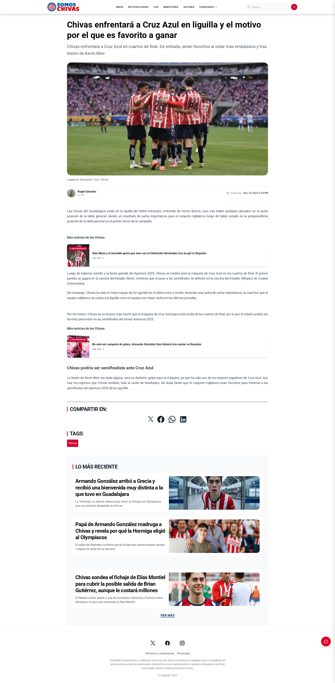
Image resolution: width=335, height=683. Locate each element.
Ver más (167, 615)
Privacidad (183, 653)
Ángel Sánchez (86, 191)
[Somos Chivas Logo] (63, 7)
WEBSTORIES (170, 7)
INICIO (119, 7)
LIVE (155, 7)
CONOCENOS (206, 7)
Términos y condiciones (159, 653)
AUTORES (188, 7)
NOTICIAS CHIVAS (138, 7)
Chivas (72, 443)
